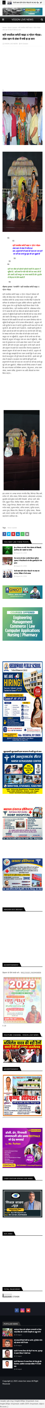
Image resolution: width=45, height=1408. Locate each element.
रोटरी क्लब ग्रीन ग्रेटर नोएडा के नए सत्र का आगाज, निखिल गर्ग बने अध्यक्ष (27, 572)
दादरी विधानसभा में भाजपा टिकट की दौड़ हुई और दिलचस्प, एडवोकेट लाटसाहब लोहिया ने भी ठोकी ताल (28, 1363)
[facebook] (17, 1310)
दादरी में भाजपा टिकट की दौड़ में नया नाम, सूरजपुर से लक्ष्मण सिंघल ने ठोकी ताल (28, 1352)
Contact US (30, 1389)
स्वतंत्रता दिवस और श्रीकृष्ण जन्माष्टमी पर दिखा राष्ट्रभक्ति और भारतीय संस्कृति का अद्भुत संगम (27, 1330)
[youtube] (28, 1310)
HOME (14, 1389)
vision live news (24, 1381)
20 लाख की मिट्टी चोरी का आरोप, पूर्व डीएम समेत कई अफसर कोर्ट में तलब (28, 1341)
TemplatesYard (24, 1394)
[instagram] (22, 1310)
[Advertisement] (22, 72)
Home (4, 27)
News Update (12, 27)
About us (21, 1389)
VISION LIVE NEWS (22, 19)
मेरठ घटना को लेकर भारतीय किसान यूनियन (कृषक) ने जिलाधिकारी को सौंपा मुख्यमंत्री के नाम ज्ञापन (28, 560)
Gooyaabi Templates (23, 1396)
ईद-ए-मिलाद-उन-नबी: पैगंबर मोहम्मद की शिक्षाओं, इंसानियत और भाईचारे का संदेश (28, 548)
